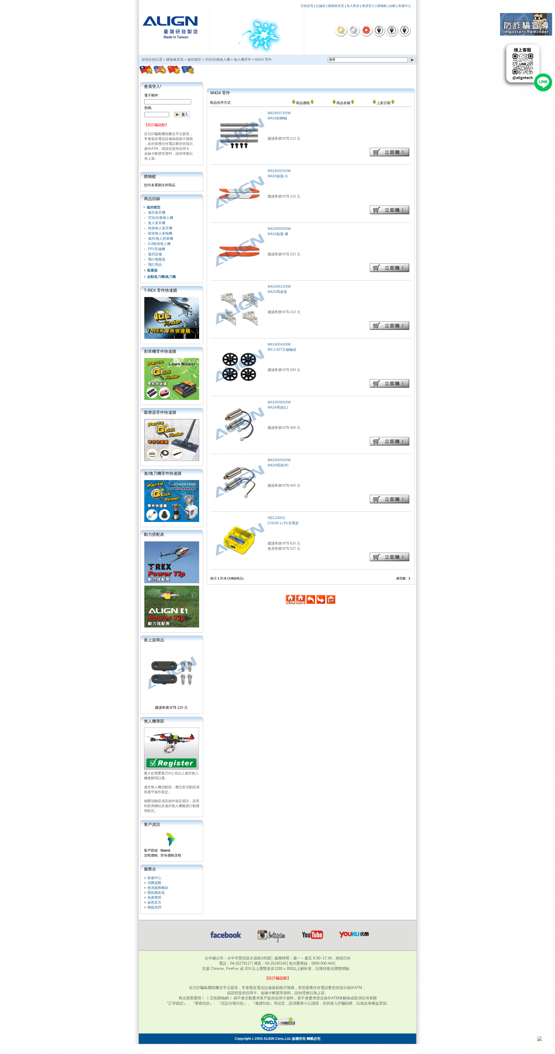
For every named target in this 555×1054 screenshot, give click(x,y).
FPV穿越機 (156, 249)
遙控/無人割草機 (160, 239)
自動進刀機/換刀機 (161, 277)
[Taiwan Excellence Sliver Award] (353, 30)
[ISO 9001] (379, 30)
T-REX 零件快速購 (160, 290)
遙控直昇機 (156, 213)
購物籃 (382, 6)
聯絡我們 (154, 907)
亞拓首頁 (307, 6)
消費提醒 (154, 883)
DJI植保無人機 (159, 244)
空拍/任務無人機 (217, 60)
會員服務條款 (157, 888)
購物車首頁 (336, 6)
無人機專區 (154, 721)
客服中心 (404, 6)
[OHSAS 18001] (404, 30)
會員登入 (368, 6)
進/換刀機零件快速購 (163, 473)
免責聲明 (154, 898)
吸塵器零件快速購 (160, 412)
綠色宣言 (154, 902)
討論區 (320, 6)
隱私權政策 (156, 893)
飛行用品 (155, 265)
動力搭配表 (154, 534)
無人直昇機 (156, 223)
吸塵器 (152, 270)
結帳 (392, 6)
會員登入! (152, 86)
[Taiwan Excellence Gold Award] (341, 30)
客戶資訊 (152, 824)
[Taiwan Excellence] (366, 30)
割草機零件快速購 (160, 351)
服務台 (150, 869)
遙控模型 (194, 60)
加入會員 (353, 6)
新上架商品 (154, 640)
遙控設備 (155, 254)
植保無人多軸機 (160, 233)
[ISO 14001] (391, 30)
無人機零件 (242, 60)
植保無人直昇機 (160, 228)
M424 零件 (263, 60)
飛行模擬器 (156, 259)
